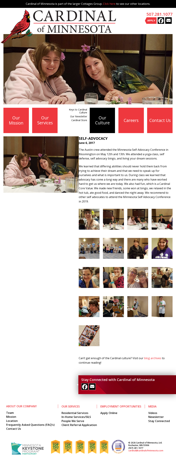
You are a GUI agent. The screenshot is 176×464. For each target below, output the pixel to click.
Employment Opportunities (120, 406)
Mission (11, 417)
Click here (109, 4)
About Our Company (21, 406)
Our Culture (102, 120)
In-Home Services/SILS (76, 417)
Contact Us (160, 120)
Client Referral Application (79, 425)
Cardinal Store (79, 120)
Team (10, 413)
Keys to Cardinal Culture (78, 111)
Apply (151, 20)
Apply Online (108, 413)
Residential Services (75, 413)
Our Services (45, 120)
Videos (152, 413)
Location (12, 421)
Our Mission (16, 120)
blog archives (152, 358)
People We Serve (73, 421)
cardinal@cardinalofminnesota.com (145, 450)
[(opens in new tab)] (27, 448)
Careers (131, 120)
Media (152, 406)
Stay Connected (159, 421)
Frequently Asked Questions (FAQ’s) (30, 425)
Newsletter (156, 417)
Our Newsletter (78, 116)
